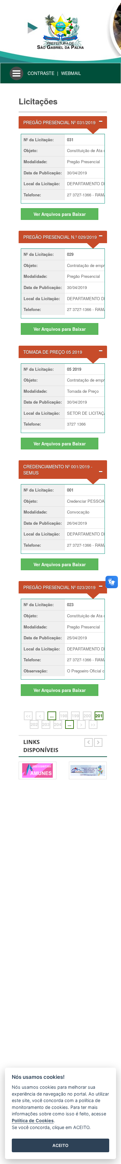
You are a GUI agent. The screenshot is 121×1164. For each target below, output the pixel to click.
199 (75, 715)
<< (28, 715)
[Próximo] (98, 741)
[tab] (63, 122)
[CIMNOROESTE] (87, 770)
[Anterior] (89, 741)
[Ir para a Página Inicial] (60, 31)
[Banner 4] (37, 770)
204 (57, 724)
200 (87, 715)
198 (63, 715)
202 (34, 724)
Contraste (41, 73)
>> (93, 724)
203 (46, 724)
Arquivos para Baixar (60, 214)
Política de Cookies (33, 1120)
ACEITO (60, 1145)
